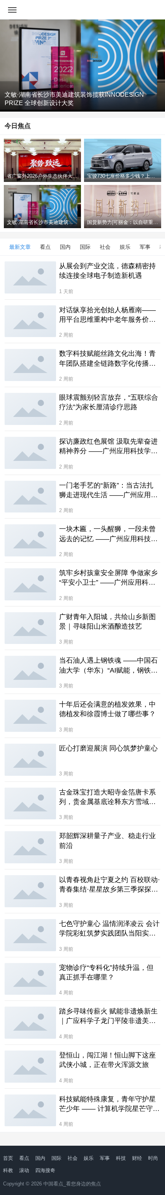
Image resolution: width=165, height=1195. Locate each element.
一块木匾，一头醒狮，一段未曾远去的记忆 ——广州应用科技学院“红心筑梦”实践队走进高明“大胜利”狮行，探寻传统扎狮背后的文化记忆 (108, 534)
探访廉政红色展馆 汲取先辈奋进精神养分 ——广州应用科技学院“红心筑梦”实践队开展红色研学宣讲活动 (108, 447)
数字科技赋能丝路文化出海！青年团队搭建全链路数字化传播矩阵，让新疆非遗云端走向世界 (107, 359)
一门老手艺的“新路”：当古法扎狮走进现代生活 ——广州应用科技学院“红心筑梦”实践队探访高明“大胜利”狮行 (108, 491)
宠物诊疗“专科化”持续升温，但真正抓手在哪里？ (106, 972)
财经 (137, 1158)
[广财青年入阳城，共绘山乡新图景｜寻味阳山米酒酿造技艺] (30, 628)
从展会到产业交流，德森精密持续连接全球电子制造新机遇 (107, 270)
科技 (121, 1158)
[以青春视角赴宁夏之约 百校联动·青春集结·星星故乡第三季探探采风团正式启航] (30, 891)
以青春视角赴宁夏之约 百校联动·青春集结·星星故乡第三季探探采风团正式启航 (109, 885)
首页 (8, 1158)
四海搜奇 (45, 1170)
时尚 (153, 1158)
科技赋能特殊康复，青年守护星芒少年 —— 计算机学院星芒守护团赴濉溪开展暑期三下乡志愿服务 (109, 1104)
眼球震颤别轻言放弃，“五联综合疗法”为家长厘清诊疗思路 (108, 402)
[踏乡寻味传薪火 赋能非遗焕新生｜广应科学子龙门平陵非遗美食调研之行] (30, 1023)
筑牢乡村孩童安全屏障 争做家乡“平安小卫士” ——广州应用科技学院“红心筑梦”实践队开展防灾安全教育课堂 (108, 578)
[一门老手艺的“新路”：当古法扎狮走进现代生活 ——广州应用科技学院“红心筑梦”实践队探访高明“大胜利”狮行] (30, 497)
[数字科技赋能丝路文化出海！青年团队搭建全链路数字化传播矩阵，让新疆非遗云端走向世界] (30, 365)
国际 (85, 247)
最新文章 (20, 247)
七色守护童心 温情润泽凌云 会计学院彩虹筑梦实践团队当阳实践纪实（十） (109, 929)
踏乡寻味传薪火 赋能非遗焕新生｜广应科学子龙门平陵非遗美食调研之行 (108, 1016)
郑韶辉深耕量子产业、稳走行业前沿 (107, 840)
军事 (145, 247)
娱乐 (125, 247)
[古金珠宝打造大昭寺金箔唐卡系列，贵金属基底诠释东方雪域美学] (30, 804)
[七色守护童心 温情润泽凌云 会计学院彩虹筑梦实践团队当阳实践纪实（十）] (30, 935)
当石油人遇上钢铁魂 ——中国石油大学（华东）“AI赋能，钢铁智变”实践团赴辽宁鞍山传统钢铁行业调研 (108, 666)
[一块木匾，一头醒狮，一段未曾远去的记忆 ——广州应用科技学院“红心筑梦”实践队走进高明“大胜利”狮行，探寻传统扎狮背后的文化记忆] (30, 540)
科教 (8, 1170)
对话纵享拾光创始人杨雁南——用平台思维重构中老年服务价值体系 (107, 315)
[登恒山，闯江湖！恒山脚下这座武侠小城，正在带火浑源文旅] (30, 1067)
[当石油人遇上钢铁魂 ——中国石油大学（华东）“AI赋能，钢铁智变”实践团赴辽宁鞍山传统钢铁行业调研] (30, 672)
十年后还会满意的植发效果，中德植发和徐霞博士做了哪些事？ (107, 709)
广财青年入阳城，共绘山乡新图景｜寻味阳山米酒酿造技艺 (107, 621)
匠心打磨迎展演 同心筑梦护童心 (108, 748)
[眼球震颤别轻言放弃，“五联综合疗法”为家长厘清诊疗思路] (30, 409)
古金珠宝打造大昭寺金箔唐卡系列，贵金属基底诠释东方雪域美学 (107, 797)
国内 (65, 247)
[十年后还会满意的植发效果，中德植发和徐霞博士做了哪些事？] (30, 716)
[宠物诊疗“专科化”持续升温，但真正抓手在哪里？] (30, 979)
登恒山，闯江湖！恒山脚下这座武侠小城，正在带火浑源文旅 (107, 1060)
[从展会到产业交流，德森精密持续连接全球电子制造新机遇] (30, 277)
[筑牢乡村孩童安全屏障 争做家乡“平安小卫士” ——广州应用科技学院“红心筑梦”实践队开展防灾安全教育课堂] (30, 584)
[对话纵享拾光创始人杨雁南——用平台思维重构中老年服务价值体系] (30, 321)
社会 (105, 247)
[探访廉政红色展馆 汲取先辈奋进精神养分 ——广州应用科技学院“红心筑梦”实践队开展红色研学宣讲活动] (30, 453)
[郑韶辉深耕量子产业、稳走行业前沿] (30, 847)
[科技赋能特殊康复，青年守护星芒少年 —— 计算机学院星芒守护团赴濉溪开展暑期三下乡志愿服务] (30, 1110)
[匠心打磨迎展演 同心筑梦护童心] (30, 760)
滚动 (24, 1170)
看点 (45, 247)
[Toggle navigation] (12, 9)
